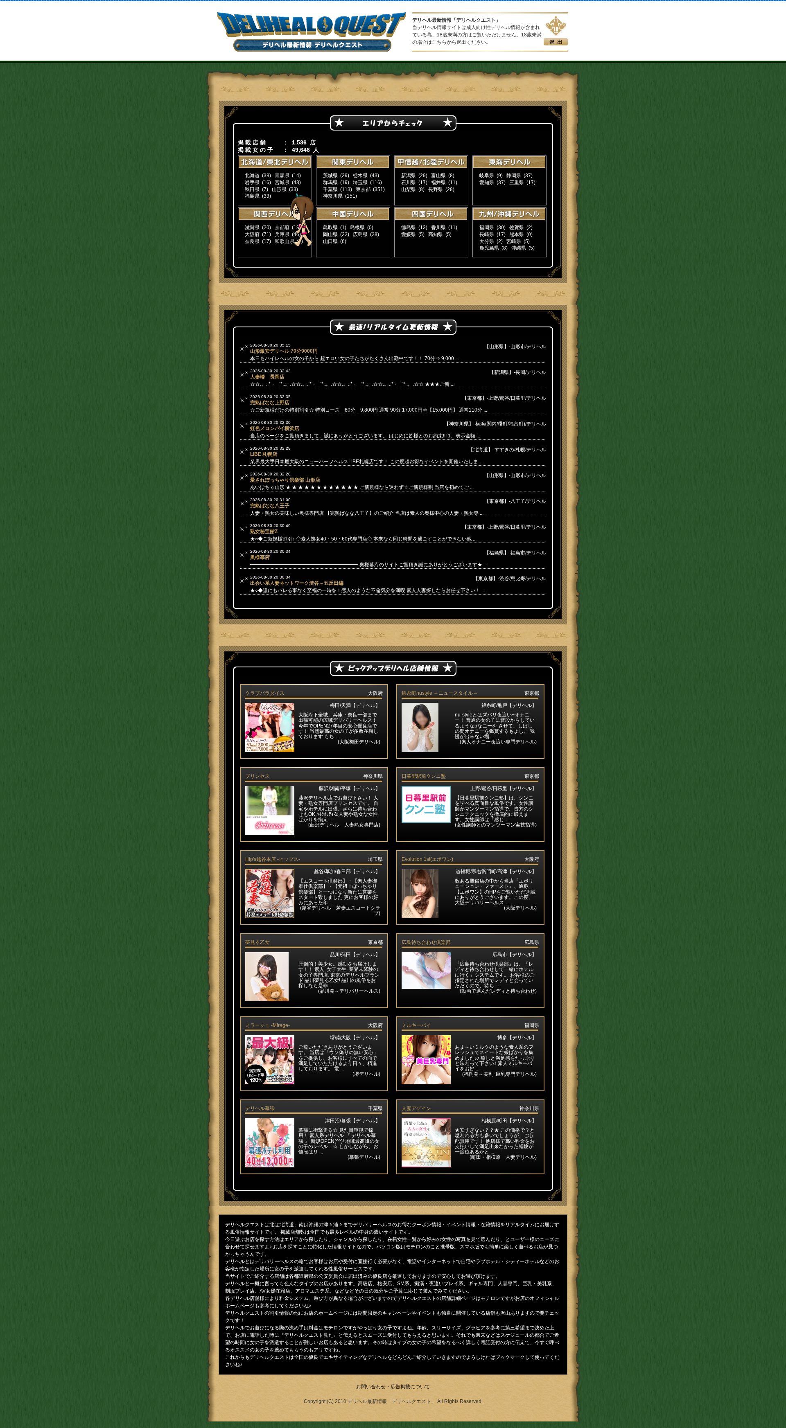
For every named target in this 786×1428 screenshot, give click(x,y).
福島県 (252, 196)
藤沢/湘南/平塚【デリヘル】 (349, 788)
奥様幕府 (260, 557)
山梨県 (408, 189)
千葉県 (330, 189)
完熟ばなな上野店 (269, 402)
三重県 (516, 182)
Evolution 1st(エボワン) (427, 859)
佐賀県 (516, 227)
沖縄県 (518, 248)
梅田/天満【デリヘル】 (355, 705)
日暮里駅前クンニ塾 (424, 776)
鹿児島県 (489, 248)
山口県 (330, 241)
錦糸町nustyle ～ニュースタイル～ (440, 693)
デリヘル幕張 (260, 1108)
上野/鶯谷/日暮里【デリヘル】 (503, 788)
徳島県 (408, 227)
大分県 (486, 241)
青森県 (282, 175)
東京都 (363, 189)
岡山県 (330, 234)
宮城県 (282, 182)
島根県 (357, 227)
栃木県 (360, 175)
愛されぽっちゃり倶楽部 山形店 (285, 480)
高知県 (435, 234)
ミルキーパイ (416, 1025)
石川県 (408, 182)
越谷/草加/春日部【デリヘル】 (347, 871)
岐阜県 (486, 175)
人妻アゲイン (416, 1108)
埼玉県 (360, 182)
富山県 (438, 175)
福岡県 (486, 227)
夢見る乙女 (257, 942)
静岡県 (513, 175)
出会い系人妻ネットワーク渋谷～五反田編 (296, 583)
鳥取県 (330, 227)
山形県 (279, 189)
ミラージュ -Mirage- (267, 1025)
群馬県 (330, 182)
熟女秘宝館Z (264, 531)
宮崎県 (513, 241)
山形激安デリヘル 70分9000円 (284, 351)
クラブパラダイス (265, 693)
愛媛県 (408, 234)
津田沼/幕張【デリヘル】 (352, 1121)
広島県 (360, 234)
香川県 (438, 227)
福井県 (438, 182)
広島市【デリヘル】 (514, 954)
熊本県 (516, 234)
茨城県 (330, 175)
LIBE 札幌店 (263, 454)
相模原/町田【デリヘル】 (509, 1121)
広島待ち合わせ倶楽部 (426, 942)
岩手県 (252, 182)
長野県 (435, 189)
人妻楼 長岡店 (267, 377)
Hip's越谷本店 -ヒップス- (272, 859)
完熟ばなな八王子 (269, 506)
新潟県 (408, 175)
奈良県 (252, 241)
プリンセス (257, 776)
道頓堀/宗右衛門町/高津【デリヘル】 (496, 871)
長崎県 (486, 234)
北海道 (252, 175)
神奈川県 (333, 196)
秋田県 (252, 189)
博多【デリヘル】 (517, 1038)
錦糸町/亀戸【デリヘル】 (509, 705)
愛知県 (486, 182)
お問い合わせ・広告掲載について (393, 1387)
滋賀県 (252, 227)
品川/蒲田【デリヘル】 (355, 954)
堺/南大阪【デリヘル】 (355, 1038)
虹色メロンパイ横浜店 (274, 428)
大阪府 (252, 234)
